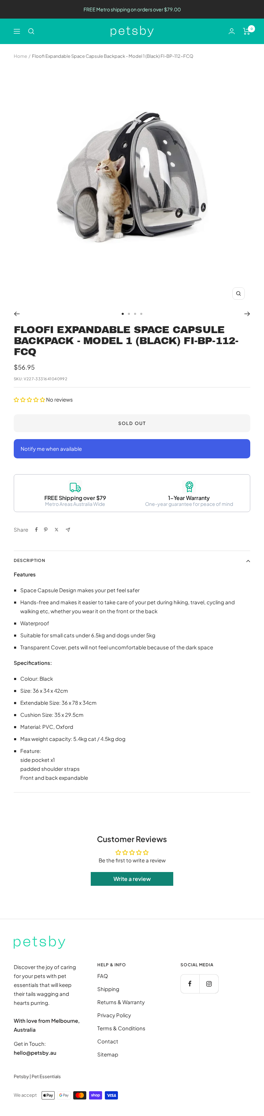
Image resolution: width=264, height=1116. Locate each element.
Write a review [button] (132, 878)
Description (29, 560)
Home (20, 56)
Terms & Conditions (121, 1028)
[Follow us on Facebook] (189, 983)
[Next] (247, 313)
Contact (107, 1041)
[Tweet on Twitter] (56, 529)
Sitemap (107, 1054)
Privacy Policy (114, 1015)
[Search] (31, 31)
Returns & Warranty (121, 1002)
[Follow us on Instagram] (208, 983)
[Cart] (246, 31)
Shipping (108, 989)
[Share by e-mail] (68, 530)
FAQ (102, 975)
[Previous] (17, 313)
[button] (30, 399)
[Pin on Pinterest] (45, 529)
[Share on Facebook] (36, 529)
